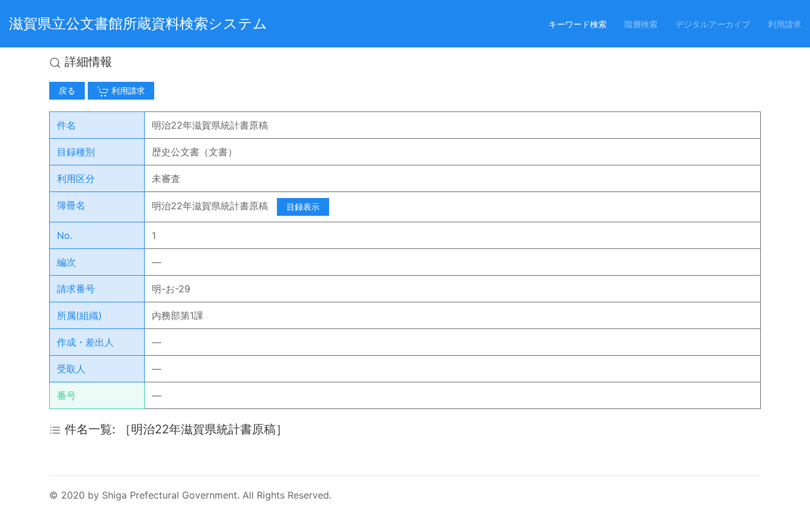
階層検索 (641, 24)
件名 (66, 125)
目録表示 (303, 207)
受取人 (71, 369)
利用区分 (76, 178)
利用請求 (784, 24)
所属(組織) (79, 315)
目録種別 (76, 152)
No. (64, 235)
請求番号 (76, 289)
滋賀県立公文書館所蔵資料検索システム (138, 23)
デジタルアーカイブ (712, 24)
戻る (67, 90)
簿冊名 (71, 205)
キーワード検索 (577, 24)
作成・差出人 (85, 342)
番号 (66, 395)
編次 (66, 262)
